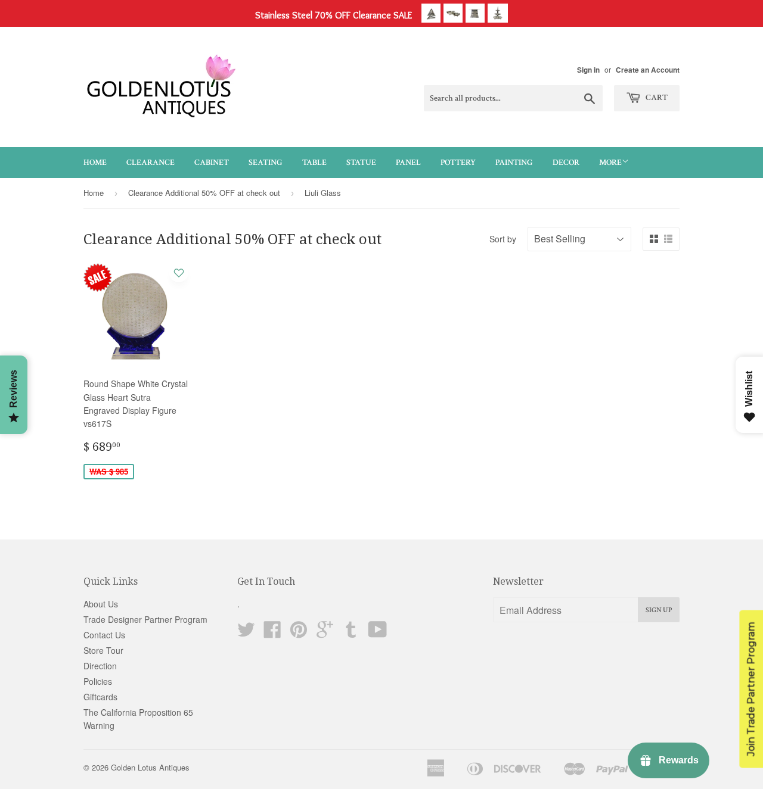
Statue (361, 162)
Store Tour (103, 650)
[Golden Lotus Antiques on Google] (325, 633)
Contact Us (104, 635)
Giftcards (100, 697)
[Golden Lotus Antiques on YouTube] (377, 633)
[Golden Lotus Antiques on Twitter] (246, 633)
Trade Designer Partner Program (145, 619)
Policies (97, 681)
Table (314, 162)
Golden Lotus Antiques (150, 767)
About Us (100, 604)
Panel (408, 162)
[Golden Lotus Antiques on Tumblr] (351, 633)
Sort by (502, 239)
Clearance (150, 162)
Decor (566, 162)
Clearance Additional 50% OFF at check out (204, 192)
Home (95, 162)
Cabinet (211, 162)
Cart (656, 97)
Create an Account (648, 70)
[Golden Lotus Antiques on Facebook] (272, 633)
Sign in (588, 70)
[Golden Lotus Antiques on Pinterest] (299, 633)
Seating (266, 162)
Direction (100, 666)
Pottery (458, 162)
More (610, 162)
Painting (514, 162)
